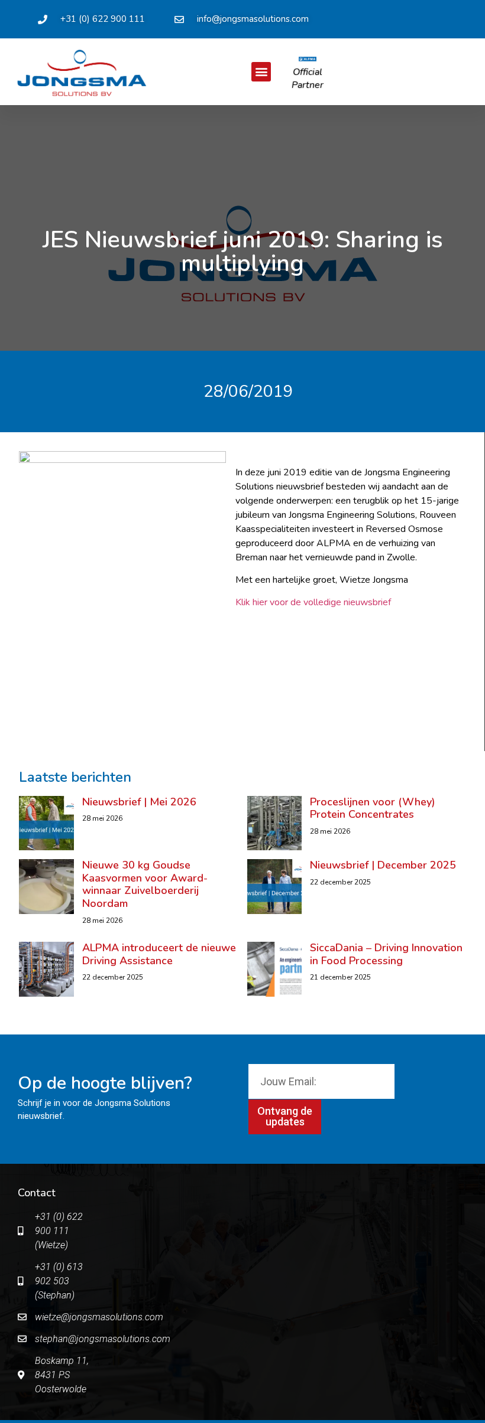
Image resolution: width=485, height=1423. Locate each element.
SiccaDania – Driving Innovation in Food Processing (386, 954)
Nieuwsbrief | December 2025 (383, 865)
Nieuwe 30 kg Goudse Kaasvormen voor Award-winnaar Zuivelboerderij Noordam (145, 884)
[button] (261, 71)
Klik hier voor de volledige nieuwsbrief (313, 602)
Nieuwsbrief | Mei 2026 (139, 802)
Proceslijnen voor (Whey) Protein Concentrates (372, 808)
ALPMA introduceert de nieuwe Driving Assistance (159, 954)
